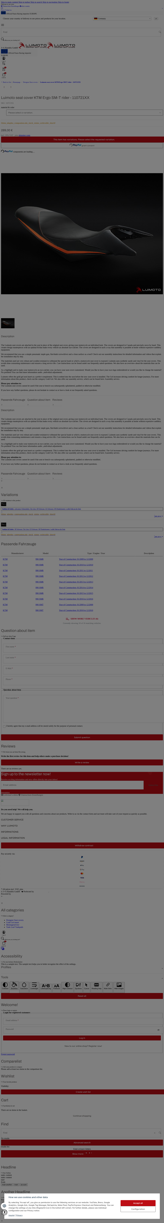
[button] (4, 1212)
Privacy (19, 1215)
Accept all (138, 1203)
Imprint (12, 1215)
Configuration (138, 1209)
